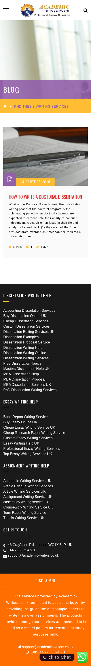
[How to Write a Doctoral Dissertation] (45, 156)
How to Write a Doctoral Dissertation (45, 196)
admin (17, 247)
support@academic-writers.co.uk (47, 647)
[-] (46, 10)
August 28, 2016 (35, 182)
